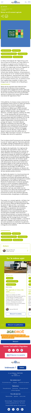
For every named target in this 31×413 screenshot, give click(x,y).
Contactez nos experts (23, 382)
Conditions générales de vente (12, 403)
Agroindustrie (16, 50)
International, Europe (12, 281)
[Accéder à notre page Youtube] (17, 350)
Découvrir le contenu (16, 314)
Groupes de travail (23, 388)
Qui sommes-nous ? (15, 380)
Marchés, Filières (18, 57)
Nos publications (7, 388)
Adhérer (21, 367)
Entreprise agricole (6, 57)
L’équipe (15, 382)
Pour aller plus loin (16, 394)
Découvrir (15, 341)
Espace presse (9, 396)
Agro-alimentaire (6, 50)
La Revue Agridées (15, 390)
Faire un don (22, 396)
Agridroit (16, 396)
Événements (15, 388)
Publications (15, 386)
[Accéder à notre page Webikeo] (22, 350)
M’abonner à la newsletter (17, 355)
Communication (22, 53)
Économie (9, 278)
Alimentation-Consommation (9, 53)
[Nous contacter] (29, 2)
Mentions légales (8, 401)
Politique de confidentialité (19, 401)
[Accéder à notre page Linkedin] (9, 350)
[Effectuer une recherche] (25, 2)
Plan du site (22, 403)
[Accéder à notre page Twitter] (13, 350)
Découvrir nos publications (15, 325)
